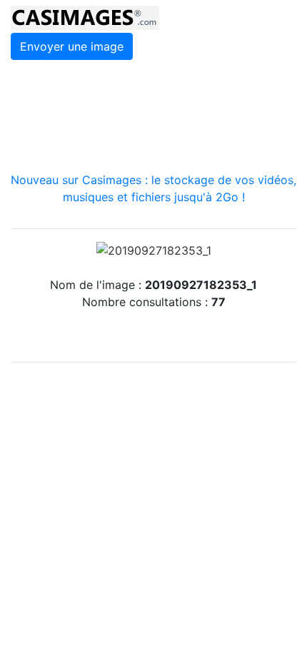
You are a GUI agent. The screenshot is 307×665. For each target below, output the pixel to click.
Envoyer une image (72, 46)
